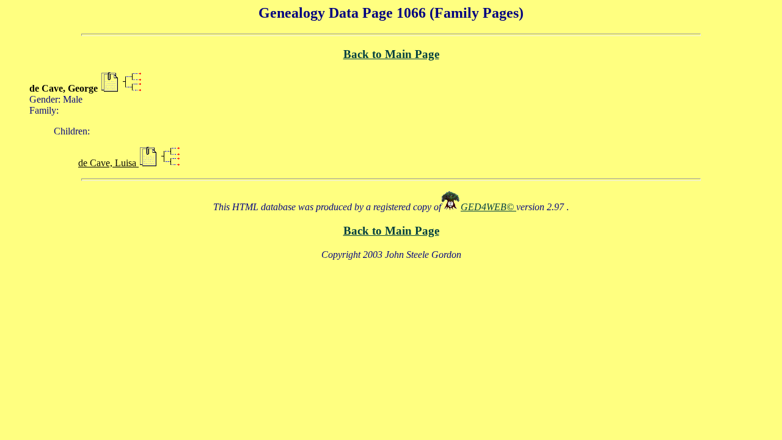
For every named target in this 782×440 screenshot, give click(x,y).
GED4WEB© (488, 207)
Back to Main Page (391, 54)
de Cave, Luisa (108, 163)
